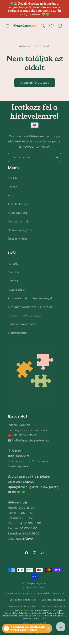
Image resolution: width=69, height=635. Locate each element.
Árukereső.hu (34, 633)
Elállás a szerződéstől (23, 324)
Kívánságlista (17, 212)
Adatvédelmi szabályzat (51, 593)
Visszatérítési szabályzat (25, 315)
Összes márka (18, 238)
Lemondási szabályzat (53, 606)
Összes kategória (20, 230)
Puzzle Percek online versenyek (30, 298)
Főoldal (13, 178)
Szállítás (14, 272)
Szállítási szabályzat (53, 599)
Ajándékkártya (18, 204)
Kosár (12, 195)
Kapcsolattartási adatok (21, 606)
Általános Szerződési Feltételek (30, 307)
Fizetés (13, 281)
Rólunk (13, 263)
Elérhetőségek (18, 332)
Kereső (13, 187)
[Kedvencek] (51, 26)
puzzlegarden (39, 583)
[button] (7, 26)
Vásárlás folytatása (34, 82)
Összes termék (18, 221)
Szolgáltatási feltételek (23, 599)
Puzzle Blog (16, 289)
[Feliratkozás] (57, 157)
